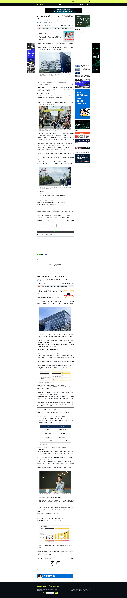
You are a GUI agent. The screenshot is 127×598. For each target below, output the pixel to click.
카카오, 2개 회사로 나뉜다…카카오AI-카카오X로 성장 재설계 (48, 516)
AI (44, 568)
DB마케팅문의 (71, 584)
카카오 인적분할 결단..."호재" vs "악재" (45, 204)
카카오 (41, 568)
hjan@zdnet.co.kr (48, 558)
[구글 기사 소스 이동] (62, 25)
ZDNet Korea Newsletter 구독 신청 (41, 592)
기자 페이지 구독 (49, 25)
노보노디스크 (42, 234)
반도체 (54, 4)
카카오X (52, 568)
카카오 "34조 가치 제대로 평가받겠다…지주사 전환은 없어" (48, 513)
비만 (54, 234)
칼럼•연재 (81, 4)
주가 (71, 568)
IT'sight (74, 4)
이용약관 (84, 584)
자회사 (56, 568)
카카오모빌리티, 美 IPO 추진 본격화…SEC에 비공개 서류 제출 (48, 520)
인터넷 (37, 280)
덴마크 (47, 234)
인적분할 (67, 568)
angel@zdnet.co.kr (45, 220)
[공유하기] (67, 25)
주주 (59, 568)
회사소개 (64, 584)
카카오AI (48, 568)
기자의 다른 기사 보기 (69, 220)
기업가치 (63, 568)
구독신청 (56, 592)
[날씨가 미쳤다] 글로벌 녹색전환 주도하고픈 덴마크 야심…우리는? (49, 202)
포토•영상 (88, 4)
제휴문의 (75, 584)
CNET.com (38, 590)
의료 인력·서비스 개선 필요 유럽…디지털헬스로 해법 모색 (48, 200)
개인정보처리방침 (79, 584)
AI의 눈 (67, 4)
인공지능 (60, 4)
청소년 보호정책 (88, 584)
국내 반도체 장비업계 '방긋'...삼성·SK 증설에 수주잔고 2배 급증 (49, 207)
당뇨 (57, 234)
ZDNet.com (42, 590)
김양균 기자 (41, 25)
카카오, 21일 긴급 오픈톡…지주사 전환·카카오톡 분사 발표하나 (49, 518)
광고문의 (67, 584)
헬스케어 (38, 22)
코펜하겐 (51, 234)
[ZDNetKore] (40, 2)
